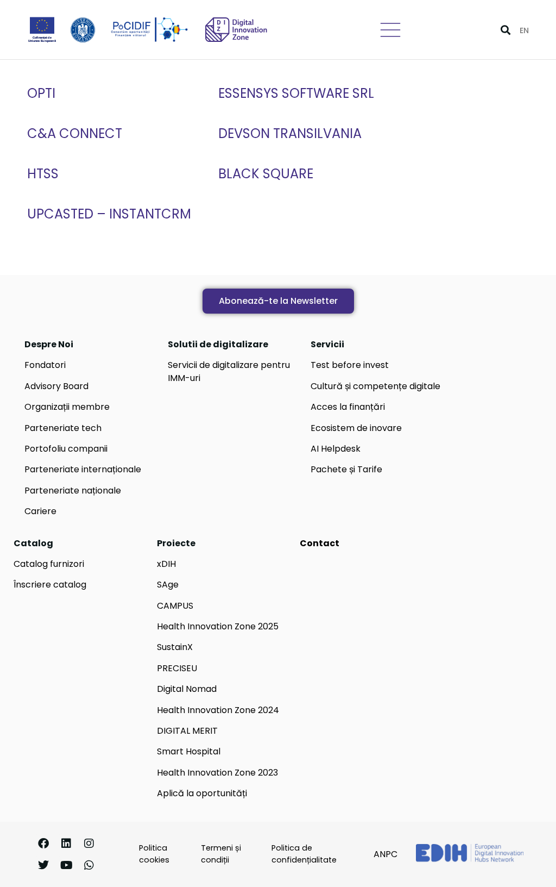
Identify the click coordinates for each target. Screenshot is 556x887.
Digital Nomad (187, 689)
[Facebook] (43, 843)
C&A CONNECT (74, 133)
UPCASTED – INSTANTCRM (109, 214)
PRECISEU (177, 668)
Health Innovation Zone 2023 (217, 772)
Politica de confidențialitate (304, 853)
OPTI (41, 93)
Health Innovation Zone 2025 (218, 626)
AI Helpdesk (336, 448)
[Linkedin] (66, 843)
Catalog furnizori (49, 564)
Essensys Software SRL (296, 93)
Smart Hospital (188, 751)
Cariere (40, 511)
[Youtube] (66, 865)
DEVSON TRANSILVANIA (290, 133)
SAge (168, 584)
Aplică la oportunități (202, 793)
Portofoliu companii (66, 448)
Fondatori (45, 365)
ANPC (385, 854)
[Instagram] (89, 843)
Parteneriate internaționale (82, 469)
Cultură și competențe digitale (375, 386)
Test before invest (350, 365)
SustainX (175, 647)
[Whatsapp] (89, 865)
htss (43, 174)
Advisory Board (56, 386)
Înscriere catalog (50, 584)
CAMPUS (175, 605)
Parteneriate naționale (72, 490)
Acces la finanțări (348, 407)
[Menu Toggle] (390, 30)
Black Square (265, 174)
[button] (505, 30)
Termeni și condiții (221, 853)
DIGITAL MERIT (187, 730)
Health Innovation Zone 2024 (218, 710)
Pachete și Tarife (346, 469)
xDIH (166, 564)
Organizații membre (67, 407)
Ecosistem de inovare (356, 428)
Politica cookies (154, 853)
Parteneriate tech (63, 428)
